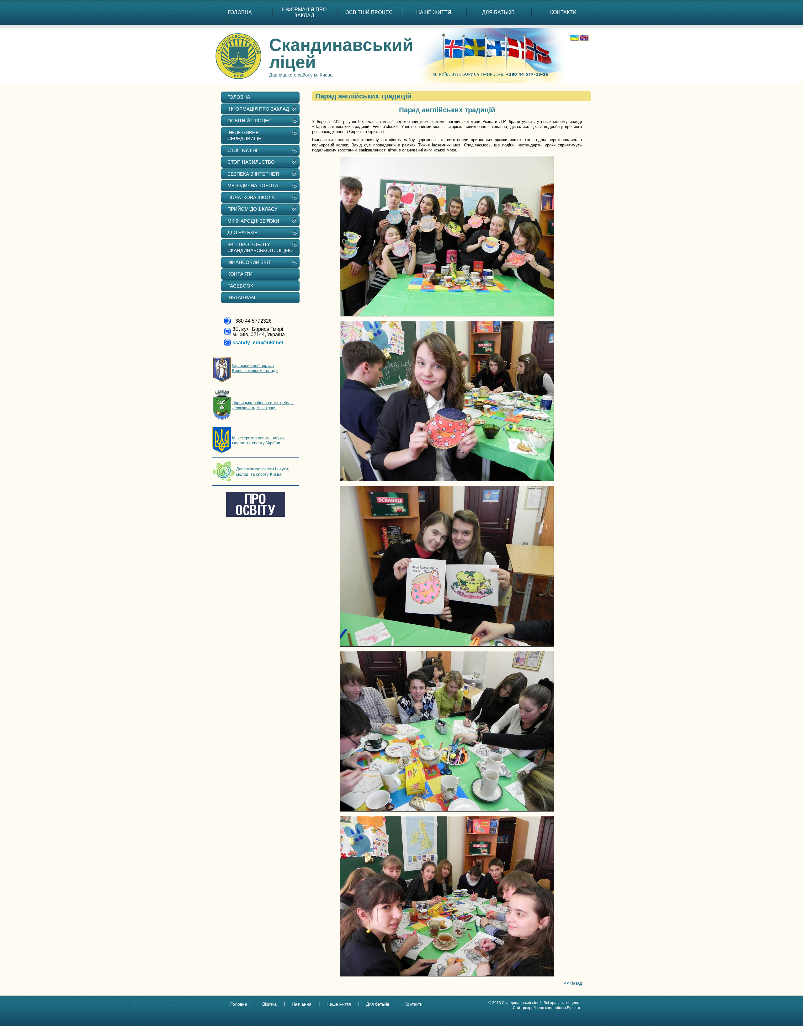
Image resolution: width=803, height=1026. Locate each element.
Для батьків (377, 1004)
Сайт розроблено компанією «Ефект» (546, 1008)
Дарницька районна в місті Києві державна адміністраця (263, 405)
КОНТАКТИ (563, 12)
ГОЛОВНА (240, 12)
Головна (238, 1004)
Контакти (413, 1004)
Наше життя (339, 1004)
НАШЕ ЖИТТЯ (433, 12)
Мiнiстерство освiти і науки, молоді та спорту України (258, 440)
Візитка (269, 1004)
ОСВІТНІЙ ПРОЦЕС (369, 12)
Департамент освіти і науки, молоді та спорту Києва (262, 471)
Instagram (241, 297)
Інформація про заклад (304, 12)
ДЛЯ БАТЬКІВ (498, 12)
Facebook (240, 285)
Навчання (301, 1004)
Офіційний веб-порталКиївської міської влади (255, 368)
